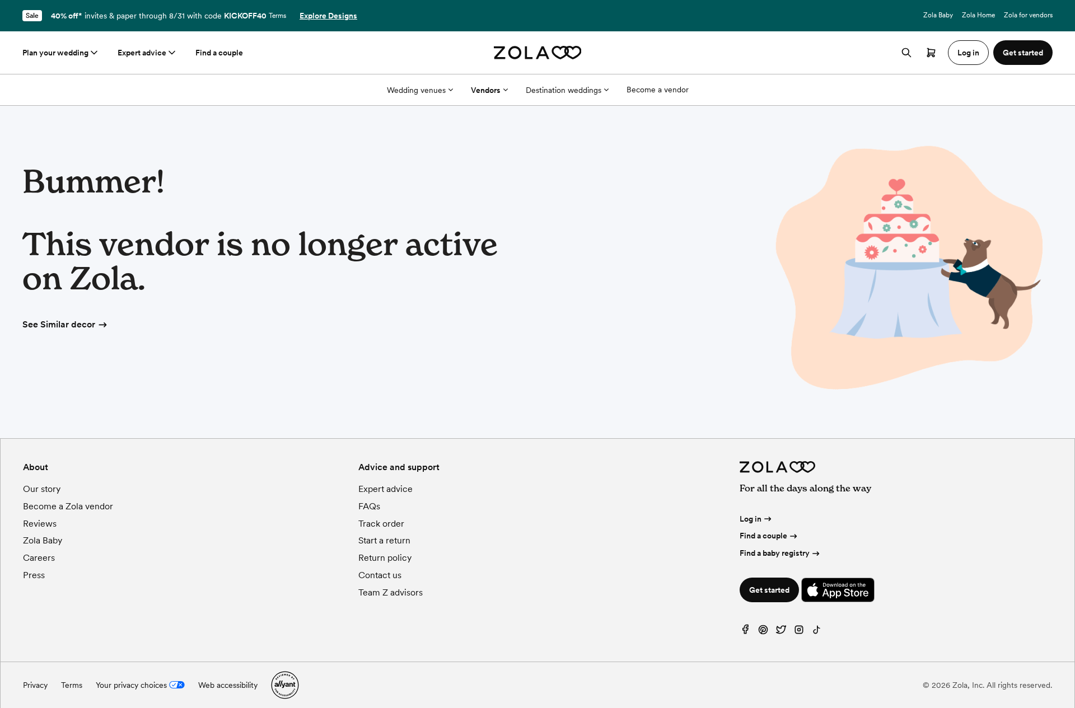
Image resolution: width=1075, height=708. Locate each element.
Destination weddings (563, 90)
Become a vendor (658, 89)
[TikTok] (816, 632)
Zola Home (978, 15)
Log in (750, 518)
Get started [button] (1023, 52)
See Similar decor (58, 324)
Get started (769, 589)
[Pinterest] (763, 632)
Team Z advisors (390, 592)
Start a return (384, 540)
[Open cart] (931, 52)
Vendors (486, 90)
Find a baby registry (775, 552)
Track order (381, 523)
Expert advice (142, 52)
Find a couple (219, 52)
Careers (39, 557)
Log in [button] (968, 52)
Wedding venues (416, 90)
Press (34, 575)
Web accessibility (228, 685)
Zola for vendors (1028, 15)
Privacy (35, 685)
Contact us (379, 575)
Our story (41, 489)
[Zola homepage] (538, 52)
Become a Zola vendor (68, 506)
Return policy (385, 557)
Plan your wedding (55, 52)
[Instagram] (799, 632)
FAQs (369, 506)
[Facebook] (745, 632)
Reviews (40, 523)
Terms (277, 16)
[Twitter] (781, 632)
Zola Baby (938, 15)
